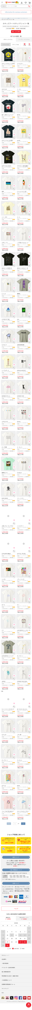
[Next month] (29, 923)
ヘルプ (16, 909)
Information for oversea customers (16, 12)
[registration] (14, 58)
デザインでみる (15, 44)
